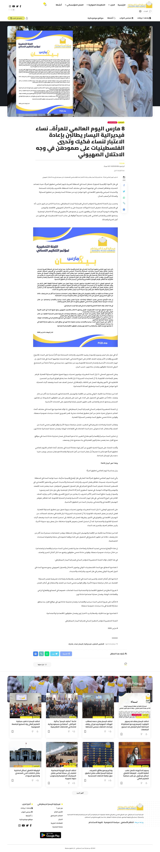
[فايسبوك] (20, 6)
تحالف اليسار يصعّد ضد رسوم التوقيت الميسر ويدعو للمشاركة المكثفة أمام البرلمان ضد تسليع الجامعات (135, 725)
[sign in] (27, 18)
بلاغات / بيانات (64, 764)
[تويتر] (17, 6)
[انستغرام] (10, 6)
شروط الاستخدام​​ (96, 822)
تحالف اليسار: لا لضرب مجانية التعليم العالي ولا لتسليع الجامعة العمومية (26, 724)
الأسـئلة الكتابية (27, 766)
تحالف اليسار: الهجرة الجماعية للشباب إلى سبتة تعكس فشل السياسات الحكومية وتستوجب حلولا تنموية (63, 774)
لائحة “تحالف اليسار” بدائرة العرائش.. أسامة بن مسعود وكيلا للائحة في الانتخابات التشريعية (62, 724)
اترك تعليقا (41, 664)
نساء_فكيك (73, 643)
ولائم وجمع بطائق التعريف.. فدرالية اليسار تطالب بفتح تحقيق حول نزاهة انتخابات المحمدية (98, 773)
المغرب (95, 643)
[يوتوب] (14, 6)
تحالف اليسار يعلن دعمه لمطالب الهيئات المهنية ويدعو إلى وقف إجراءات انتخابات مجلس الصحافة (98, 724)
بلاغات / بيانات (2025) (142, 717)
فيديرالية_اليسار (85, 643)
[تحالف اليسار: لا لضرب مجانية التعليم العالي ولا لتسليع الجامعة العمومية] (25, 705)
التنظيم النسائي (112, 122)
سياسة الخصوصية (111, 822)
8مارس (101, 643)
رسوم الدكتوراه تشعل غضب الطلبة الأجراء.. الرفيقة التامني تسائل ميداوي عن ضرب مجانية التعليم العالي (136, 774)
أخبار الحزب (121, 122)
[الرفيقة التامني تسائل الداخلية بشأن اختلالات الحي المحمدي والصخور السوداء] (25, 754)
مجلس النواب (17, 766)
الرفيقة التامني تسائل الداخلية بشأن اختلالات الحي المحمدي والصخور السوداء (27, 773)
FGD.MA (122, 163)
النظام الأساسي (127, 822)
